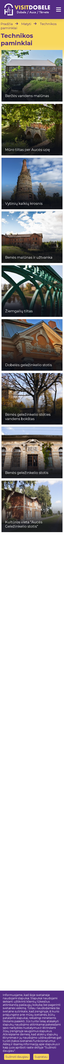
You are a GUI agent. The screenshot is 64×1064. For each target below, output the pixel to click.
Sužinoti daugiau (17, 1056)
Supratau (41, 1056)
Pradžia (7, 24)
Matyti (26, 24)
